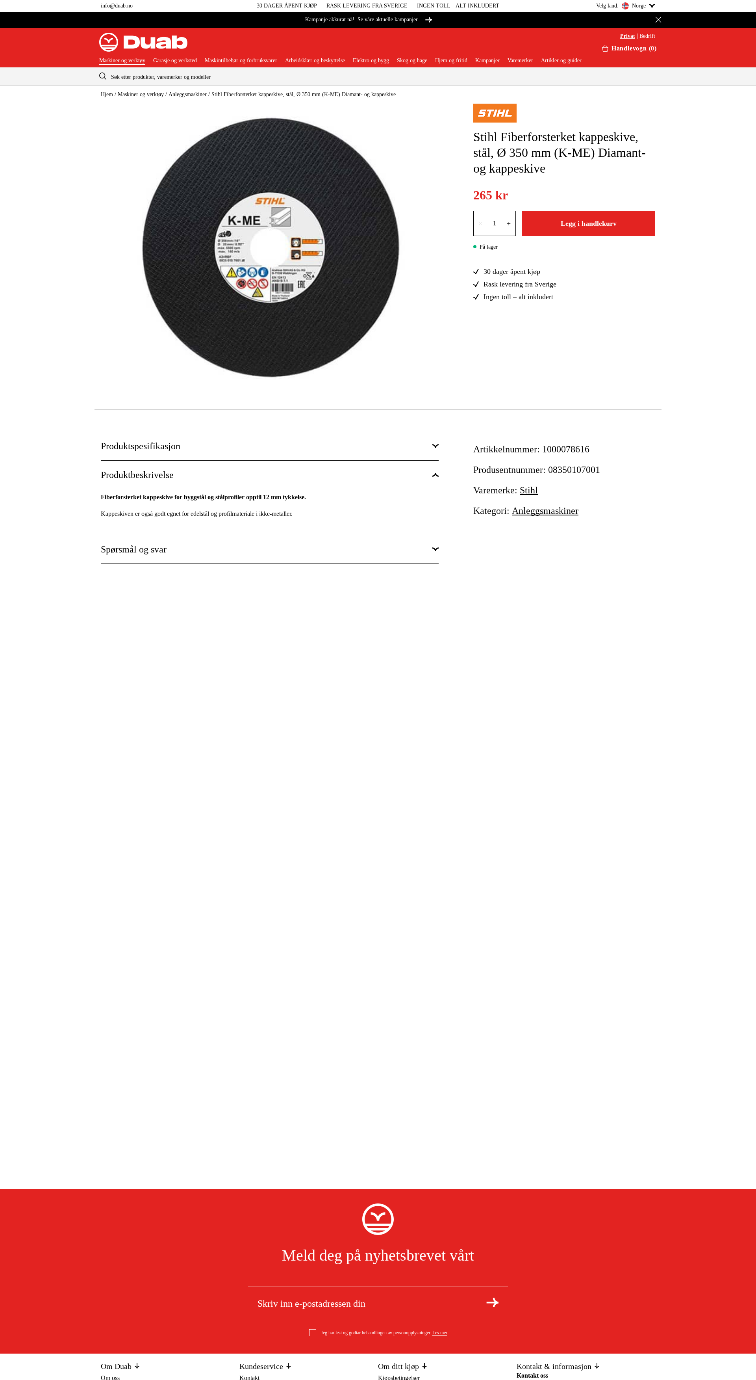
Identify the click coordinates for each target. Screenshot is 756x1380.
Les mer (439, 1332)
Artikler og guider (561, 60)
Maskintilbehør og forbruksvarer (241, 60)
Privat (627, 36)
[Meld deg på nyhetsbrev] (492, 1302)
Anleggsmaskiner (188, 94)
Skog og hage (412, 60)
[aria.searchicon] (102, 76)
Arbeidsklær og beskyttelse (315, 60)
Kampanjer (487, 60)
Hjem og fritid (451, 60)
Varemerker (520, 60)
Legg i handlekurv (589, 223)
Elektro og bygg (371, 60)
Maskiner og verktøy (122, 60)
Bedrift (647, 36)
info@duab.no (117, 6)
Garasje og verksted (175, 60)
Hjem (107, 94)
